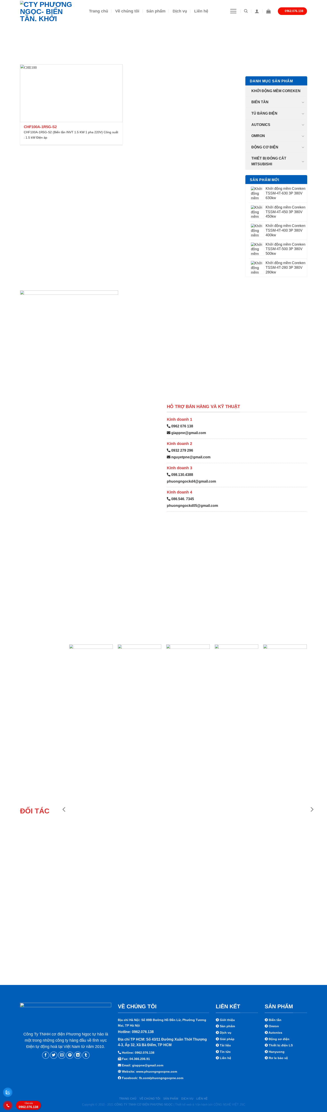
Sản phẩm (156, 11)
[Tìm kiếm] (246, 11)
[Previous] (64, 809)
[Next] (312, 809)
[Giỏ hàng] (268, 11)
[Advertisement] (163, 1081)
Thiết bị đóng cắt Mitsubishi (268, 161)
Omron (258, 136)
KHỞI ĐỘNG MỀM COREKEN (276, 91)
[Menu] (233, 11)
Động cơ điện (264, 147)
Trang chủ (98, 11)
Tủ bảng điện (264, 113)
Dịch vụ (180, 11)
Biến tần (259, 102)
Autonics (260, 124)
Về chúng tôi (127, 11)
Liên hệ (201, 11)
